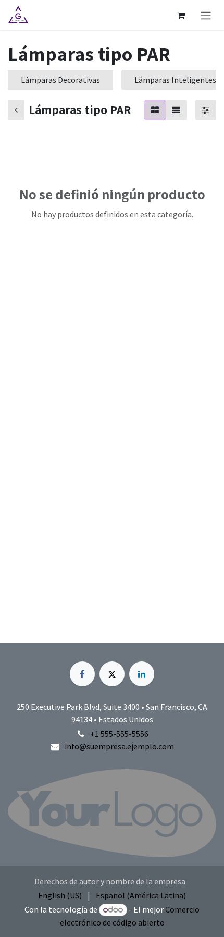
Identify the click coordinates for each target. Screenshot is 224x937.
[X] (112, 673)
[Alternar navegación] (205, 15)
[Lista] (176, 110)
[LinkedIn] (141, 673)
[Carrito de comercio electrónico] (180, 15)
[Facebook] (82, 673)
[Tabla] (155, 110)
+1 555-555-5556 (119, 734)
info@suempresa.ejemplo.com (119, 746)
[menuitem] (60, 895)
